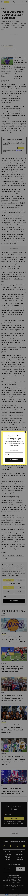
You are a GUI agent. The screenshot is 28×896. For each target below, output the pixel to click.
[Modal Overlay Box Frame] (14, 448)
